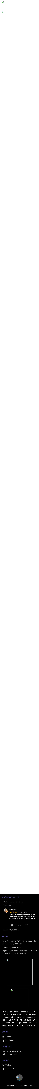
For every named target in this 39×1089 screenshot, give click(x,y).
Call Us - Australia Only (11, 1051)
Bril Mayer (12, 909)
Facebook (9, 1040)
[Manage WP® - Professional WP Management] (19, 9)
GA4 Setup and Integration (13, 947)
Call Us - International (11, 1054)
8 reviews (7, 905)
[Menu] (35, 8)
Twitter (8, 1036)
